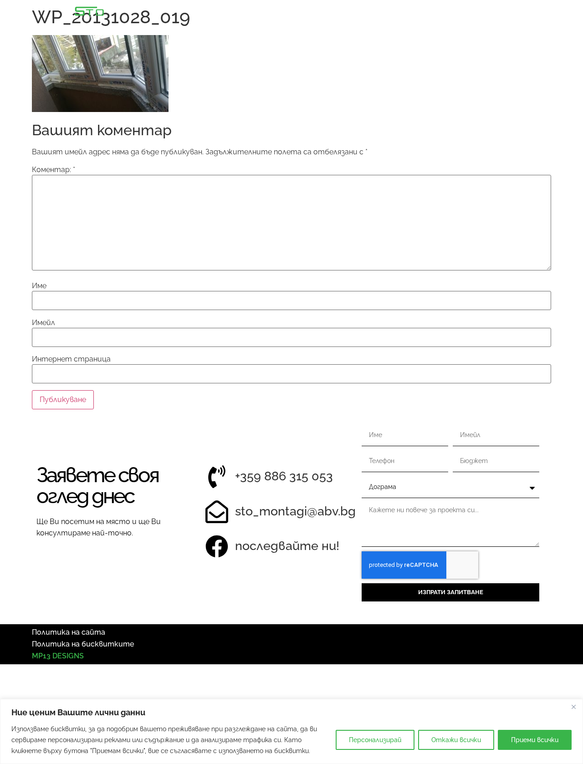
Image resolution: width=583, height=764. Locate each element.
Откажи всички (456, 740)
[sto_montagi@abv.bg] (216, 511)
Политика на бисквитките (83, 644)
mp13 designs (58, 656)
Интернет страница (71, 359)
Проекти (489, 13)
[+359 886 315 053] (216, 476)
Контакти (549, 13)
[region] (291, 731)
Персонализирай (375, 740)
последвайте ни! (287, 546)
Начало (281, 13)
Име (39, 286)
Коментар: (53, 169)
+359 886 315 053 (284, 476)
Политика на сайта (68, 632)
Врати (328, 13)
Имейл (43, 322)
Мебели (377, 13)
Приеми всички (534, 740)
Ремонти (431, 13)
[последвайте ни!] (216, 546)
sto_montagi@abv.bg (295, 511)
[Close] (573, 706)
